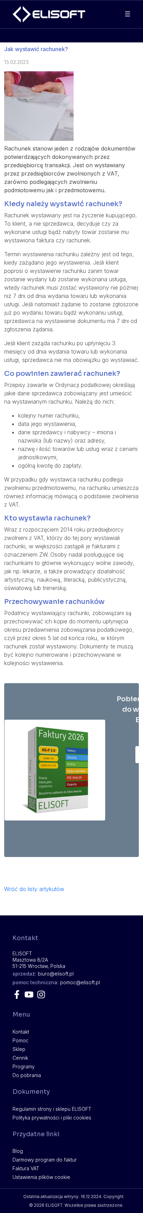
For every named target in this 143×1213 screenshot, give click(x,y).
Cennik (20, 1058)
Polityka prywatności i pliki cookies (51, 1118)
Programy (23, 1066)
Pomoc (20, 1040)
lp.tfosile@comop (80, 982)
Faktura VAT (25, 1168)
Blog (17, 1151)
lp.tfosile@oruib (56, 974)
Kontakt (20, 1032)
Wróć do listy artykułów (34, 889)
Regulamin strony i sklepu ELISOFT (51, 1109)
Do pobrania (26, 1075)
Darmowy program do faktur (44, 1160)
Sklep (18, 1049)
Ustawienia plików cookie (41, 1177)
